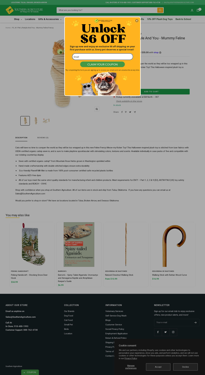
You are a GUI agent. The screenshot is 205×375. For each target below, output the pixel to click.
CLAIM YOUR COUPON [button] (102, 64)
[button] (136, 20)
